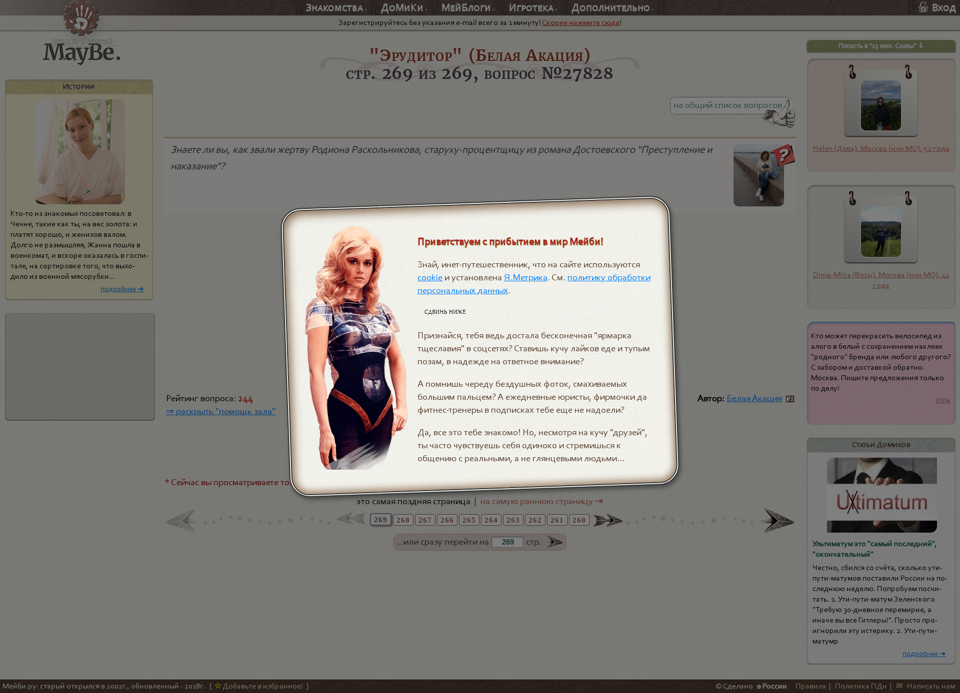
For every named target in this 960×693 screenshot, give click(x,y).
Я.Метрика (526, 277)
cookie (430, 277)
